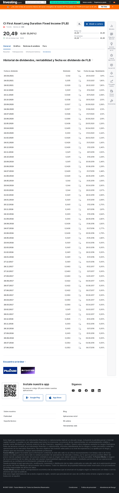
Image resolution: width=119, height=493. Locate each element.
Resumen (6, 52)
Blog (65, 411)
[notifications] (110, 2)
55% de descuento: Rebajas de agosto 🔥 (65, 2)
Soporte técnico (10, 421)
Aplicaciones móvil (70, 416)
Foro (45, 46)
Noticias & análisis (31, 46)
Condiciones (73, 487)
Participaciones (18, 52)
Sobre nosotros (10, 411)
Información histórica (33, 52)
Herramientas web (70, 426)
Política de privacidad (88, 487)
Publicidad (8, 416)
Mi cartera (67, 421)
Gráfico (16, 46)
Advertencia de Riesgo (108, 487)
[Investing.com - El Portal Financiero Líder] (12, 2)
